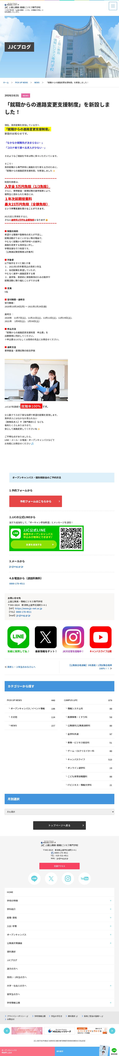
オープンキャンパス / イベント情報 (33, 708)
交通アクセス (59, 866)
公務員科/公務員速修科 (90, 725)
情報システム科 (90, 708)
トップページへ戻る (59, 825)
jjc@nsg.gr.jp (16, 566)
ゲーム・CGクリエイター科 (90, 751)
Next (112, 1031)
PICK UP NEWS (21, 82)
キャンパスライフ (90, 759)
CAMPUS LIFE (88, 700)
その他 (33, 717)
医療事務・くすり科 (90, 717)
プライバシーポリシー (16, 1016)
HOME (10, 892)
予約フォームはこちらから (35, 501)
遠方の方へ (12, 968)
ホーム (6, 82)
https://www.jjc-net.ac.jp (28, 608)
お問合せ (11, 1019)
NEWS (37, 82)
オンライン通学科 (90, 768)
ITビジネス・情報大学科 (90, 785)
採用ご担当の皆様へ (92, 1016)
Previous (7, 1031)
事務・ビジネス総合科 (90, 742)
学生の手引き (56, 1016)
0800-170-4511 (17, 583)
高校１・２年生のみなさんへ (21, 666)
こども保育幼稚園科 (90, 776)
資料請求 (71, 1016)
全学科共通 (90, 734)
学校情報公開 (40, 1016)
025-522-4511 (62, 855)
